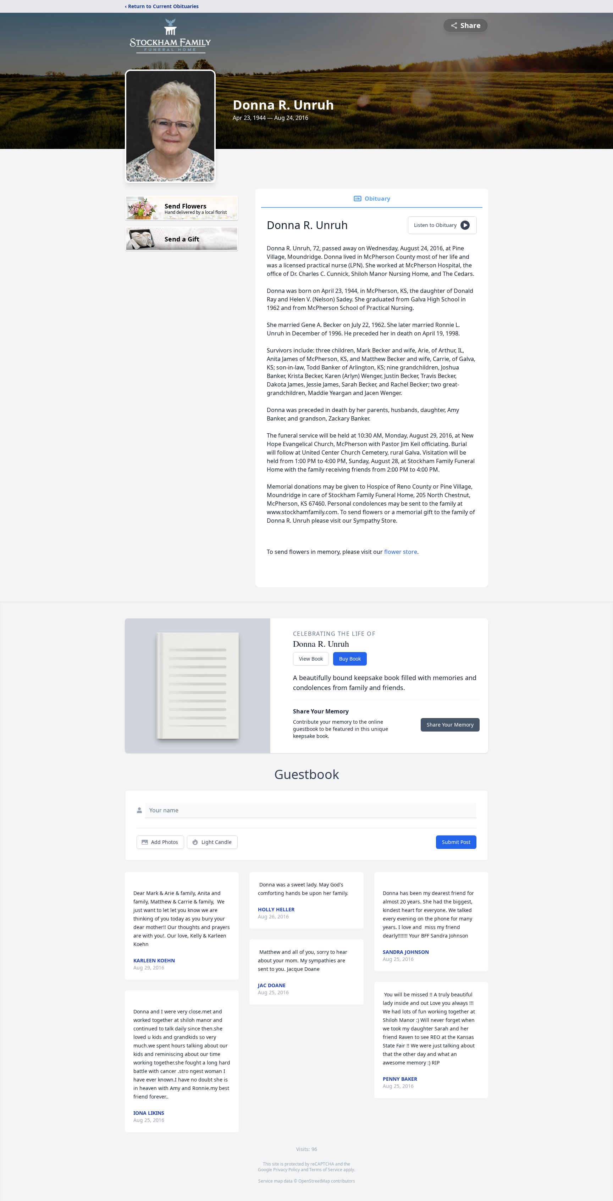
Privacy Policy (286, 1170)
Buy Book (350, 658)
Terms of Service (325, 1170)
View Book (311, 658)
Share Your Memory (450, 724)
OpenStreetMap (314, 1181)
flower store (400, 552)
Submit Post (456, 842)
